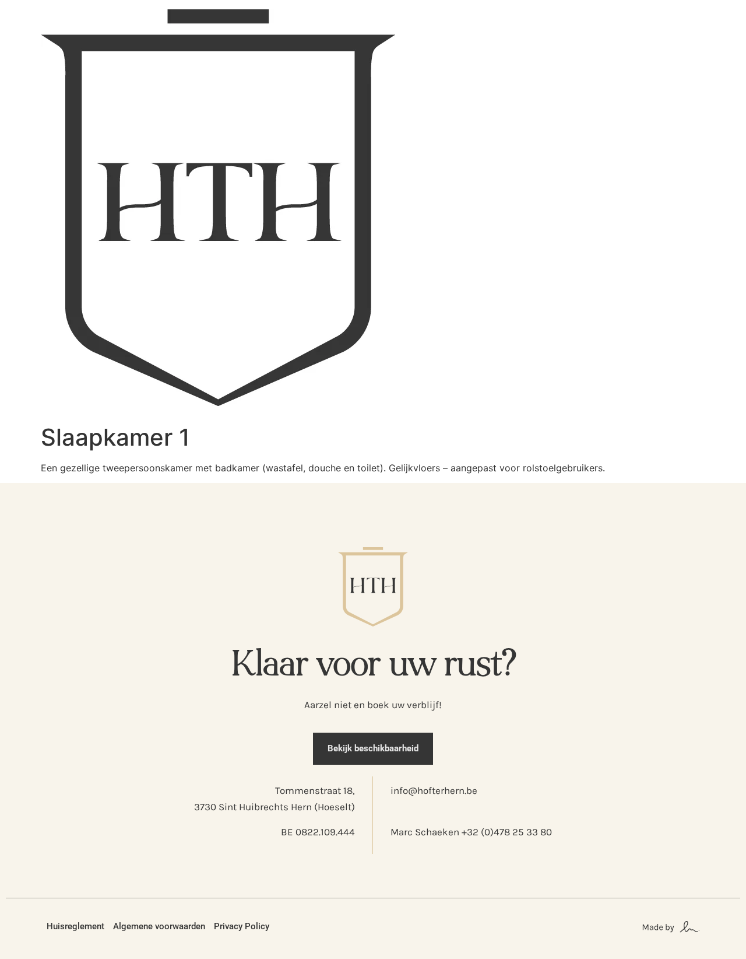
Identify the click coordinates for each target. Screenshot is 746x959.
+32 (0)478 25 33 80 (507, 832)
